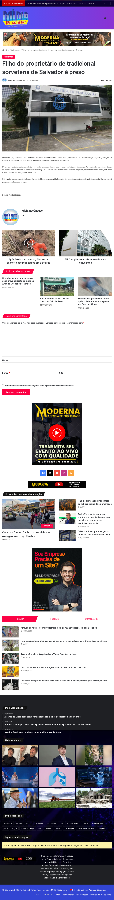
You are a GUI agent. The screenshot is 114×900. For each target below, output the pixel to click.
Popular (20, 618)
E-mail (6, 373)
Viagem (102, 828)
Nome (5, 360)
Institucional (68, 894)
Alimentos (8, 823)
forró (6, 828)
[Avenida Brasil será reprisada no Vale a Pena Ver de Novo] (10, 658)
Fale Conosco (82, 894)
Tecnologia (69, 828)
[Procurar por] (105, 19)
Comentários (92, 618)
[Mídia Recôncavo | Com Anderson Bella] (15, 18)
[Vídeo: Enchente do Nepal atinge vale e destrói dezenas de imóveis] (94, 755)
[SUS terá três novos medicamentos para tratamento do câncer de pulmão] (57, 777)
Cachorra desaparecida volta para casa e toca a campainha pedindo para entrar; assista (64, 680)
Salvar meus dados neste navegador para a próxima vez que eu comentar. (40, 385)
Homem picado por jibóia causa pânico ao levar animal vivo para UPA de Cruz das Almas (64, 641)
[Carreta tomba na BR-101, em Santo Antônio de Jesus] (57, 286)
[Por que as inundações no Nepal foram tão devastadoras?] (94, 798)
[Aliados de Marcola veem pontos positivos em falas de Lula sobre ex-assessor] (20, 798)
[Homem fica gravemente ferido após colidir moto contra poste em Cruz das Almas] (95, 286)
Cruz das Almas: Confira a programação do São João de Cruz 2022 (53, 667)
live (39, 828)
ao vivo (19, 823)
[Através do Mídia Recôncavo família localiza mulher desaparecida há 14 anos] (10, 631)
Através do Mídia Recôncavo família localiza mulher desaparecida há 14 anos (59, 628)
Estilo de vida (97, 823)
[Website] (23, 216)
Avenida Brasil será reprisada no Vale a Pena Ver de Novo (49, 654)
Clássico (39, 823)
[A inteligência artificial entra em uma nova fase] (94, 777)
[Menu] (110, 19)
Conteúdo (52, 823)
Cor (61, 823)
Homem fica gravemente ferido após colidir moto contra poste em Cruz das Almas (93, 301)
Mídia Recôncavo (15, 80)
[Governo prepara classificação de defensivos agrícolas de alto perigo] (57, 798)
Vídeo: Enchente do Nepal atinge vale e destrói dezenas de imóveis (57, 3)
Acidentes (15, 50)
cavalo (29, 823)
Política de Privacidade (100, 894)
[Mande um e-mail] (23, 80)
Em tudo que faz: (89, 890)
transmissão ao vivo (86, 828)
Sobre (58, 828)
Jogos (14, 828)
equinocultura (72, 823)
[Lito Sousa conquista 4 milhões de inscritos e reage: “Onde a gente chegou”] (20, 755)
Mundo (48, 828)
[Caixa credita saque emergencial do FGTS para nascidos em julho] (67, 535)
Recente (54, 618)
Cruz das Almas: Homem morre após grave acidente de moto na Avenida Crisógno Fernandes (18, 281)
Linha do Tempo (27, 828)
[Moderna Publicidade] (57, 39)
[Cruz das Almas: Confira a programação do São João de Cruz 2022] (10, 671)
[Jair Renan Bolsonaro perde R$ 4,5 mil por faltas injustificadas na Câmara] (57, 755)
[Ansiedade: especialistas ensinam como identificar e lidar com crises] (20, 777)
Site (61, 373)
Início (6, 50)
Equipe (85, 823)
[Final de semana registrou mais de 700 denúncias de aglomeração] (67, 505)
